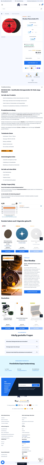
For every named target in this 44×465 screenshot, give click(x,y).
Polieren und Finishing (5, 421)
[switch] (40, 461)
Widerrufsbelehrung (25, 449)
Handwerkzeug (3, 430)
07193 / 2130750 (40, 1)
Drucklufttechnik (4, 428)
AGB (23, 445)
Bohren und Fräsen (4, 419)
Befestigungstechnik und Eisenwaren (7, 434)
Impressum (24, 443)
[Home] (1, 13)
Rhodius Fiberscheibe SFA (15, 13)
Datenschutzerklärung (26, 447)
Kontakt (23, 430)
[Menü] (42, 458)
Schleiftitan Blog (4, 454)
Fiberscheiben (7, 13)
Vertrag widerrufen (26, 441)
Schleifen (3, 417)
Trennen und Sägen (4, 423)
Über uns (2, 441)
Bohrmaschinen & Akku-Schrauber (28, 421)
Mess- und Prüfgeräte (5, 432)
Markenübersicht (4, 456)
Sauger (23, 425)
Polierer (23, 423)
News (2, 445)
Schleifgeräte (24, 417)
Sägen (23, 419)
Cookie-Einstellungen (25, 432)
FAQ (22, 428)
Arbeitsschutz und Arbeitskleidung (7, 436)
